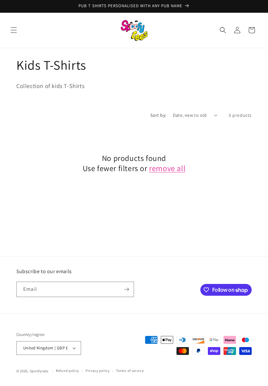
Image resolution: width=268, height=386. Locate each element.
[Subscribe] (126, 289)
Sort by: (158, 115)
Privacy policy (98, 370)
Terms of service (129, 370)
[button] (14, 30)
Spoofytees (39, 371)
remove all (167, 168)
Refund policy (67, 370)
